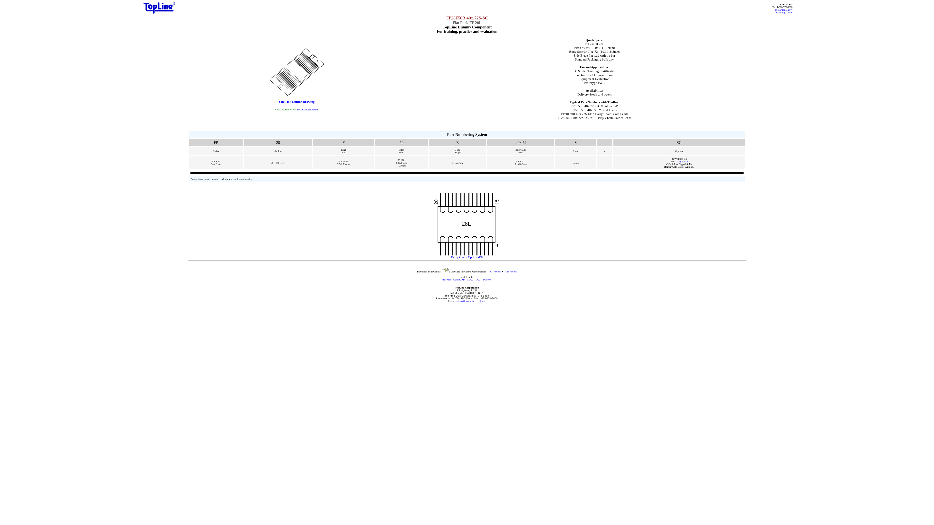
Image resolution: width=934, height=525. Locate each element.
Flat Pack (446, 279)
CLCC (470, 279)
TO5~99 (487, 279)
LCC (478, 279)
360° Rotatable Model (307, 109)
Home (482, 301)
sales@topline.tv (465, 301)
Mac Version (510, 271)
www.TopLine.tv (784, 12)
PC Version (495, 271)
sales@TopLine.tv (783, 10)
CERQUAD (459, 279)
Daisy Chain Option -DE (467, 257)
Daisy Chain (682, 161)
